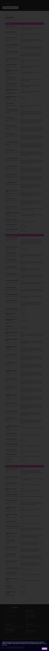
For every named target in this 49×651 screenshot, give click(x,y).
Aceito (44, 648)
